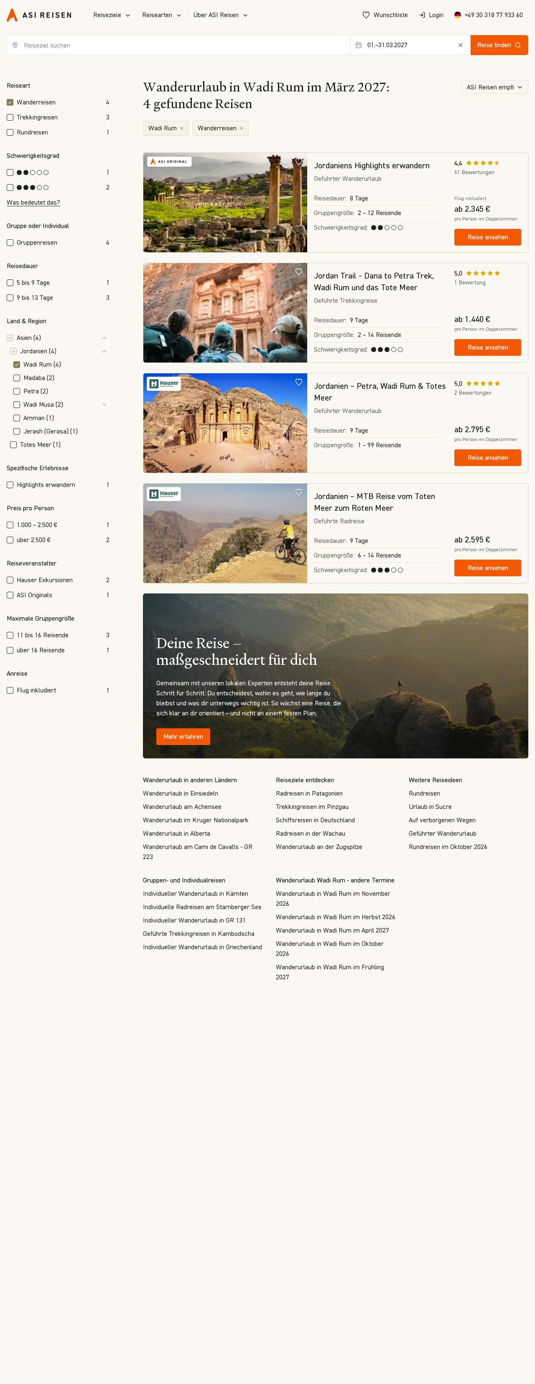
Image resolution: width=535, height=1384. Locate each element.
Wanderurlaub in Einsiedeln (180, 793)
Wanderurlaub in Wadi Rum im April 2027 (332, 930)
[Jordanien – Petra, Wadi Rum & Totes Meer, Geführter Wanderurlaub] (225, 423)
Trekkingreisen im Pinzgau (312, 807)
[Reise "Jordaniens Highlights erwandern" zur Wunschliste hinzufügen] (298, 161)
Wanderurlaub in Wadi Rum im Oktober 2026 (330, 949)
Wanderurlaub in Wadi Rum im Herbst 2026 (335, 917)
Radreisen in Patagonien (309, 793)
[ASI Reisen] (39, 15)
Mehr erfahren (183, 736)
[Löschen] (461, 45)
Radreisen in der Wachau (310, 833)
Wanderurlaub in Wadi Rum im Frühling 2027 (330, 972)
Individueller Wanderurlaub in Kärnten (195, 893)
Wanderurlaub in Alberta (176, 833)
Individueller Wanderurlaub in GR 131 (194, 920)
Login (436, 15)
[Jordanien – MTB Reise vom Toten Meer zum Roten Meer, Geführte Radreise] (225, 534)
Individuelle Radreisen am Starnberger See (202, 907)
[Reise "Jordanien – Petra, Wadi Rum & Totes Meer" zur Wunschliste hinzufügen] (298, 381)
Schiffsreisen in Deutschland (315, 820)
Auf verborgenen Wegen (442, 820)
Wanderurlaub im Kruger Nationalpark (196, 820)
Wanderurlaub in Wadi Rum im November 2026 (333, 898)
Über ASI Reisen (216, 15)
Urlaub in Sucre (430, 807)
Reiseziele (107, 15)
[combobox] (179, 45)
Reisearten (157, 15)
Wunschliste (391, 15)
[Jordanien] (85, 351)
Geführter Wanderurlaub (442, 833)
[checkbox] (10, 102)
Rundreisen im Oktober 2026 (448, 847)
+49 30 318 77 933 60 (493, 15)
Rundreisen (424, 793)
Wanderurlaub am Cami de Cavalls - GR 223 (197, 852)
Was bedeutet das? (33, 202)
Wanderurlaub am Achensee (182, 807)
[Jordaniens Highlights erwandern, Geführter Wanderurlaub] (225, 203)
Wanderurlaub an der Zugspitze (319, 847)
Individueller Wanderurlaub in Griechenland (202, 947)
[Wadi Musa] (88, 405)
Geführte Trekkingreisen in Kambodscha (199, 934)
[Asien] (77, 338)
